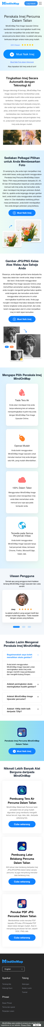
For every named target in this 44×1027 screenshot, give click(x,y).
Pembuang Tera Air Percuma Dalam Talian (22, 801)
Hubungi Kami (7, 988)
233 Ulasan (15, 45)
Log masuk (31, 3)
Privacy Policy (26, 1025)
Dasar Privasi (7, 1003)
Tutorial (24, 992)
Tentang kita (6, 984)
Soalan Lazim (27, 988)
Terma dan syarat (8, 1007)
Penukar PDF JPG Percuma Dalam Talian (22, 914)
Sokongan (25, 984)
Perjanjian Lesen (8, 1011)
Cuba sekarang (22, 824)
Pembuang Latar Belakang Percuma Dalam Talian (22, 859)
